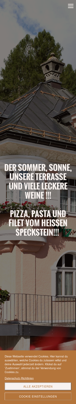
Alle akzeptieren (38, 386)
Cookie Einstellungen (38, 396)
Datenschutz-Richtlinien (19, 378)
